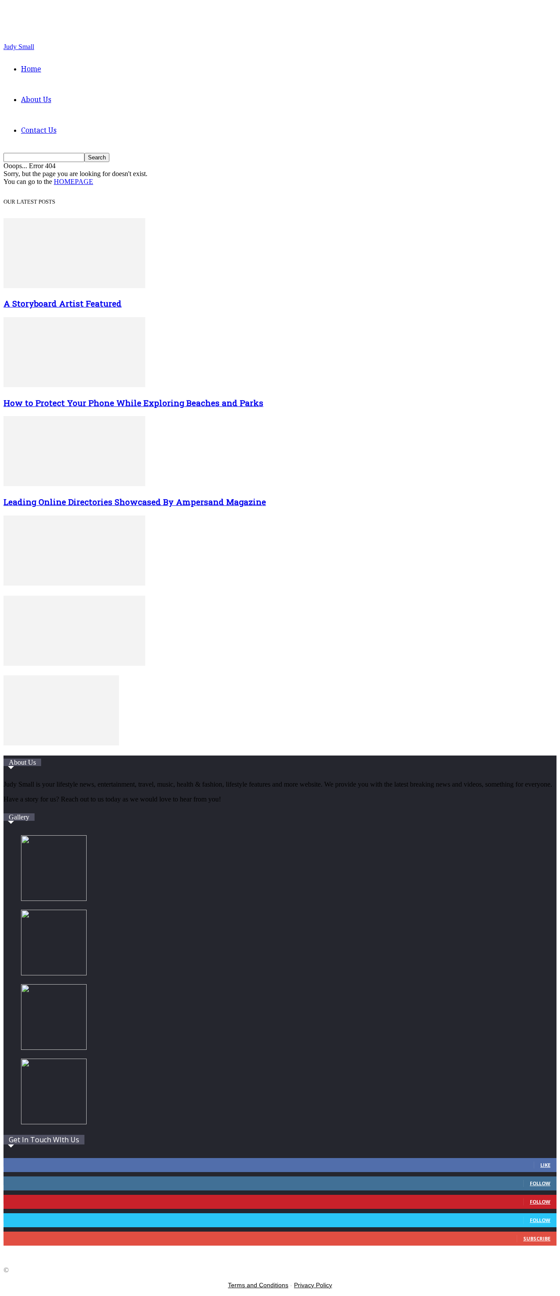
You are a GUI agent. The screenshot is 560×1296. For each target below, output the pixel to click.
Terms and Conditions (258, 1285)
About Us (36, 99)
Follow (540, 1183)
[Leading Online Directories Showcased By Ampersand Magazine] (74, 483)
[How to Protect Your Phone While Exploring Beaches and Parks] (74, 384)
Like (545, 1165)
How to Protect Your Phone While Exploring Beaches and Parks (133, 402)
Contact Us (38, 130)
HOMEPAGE (73, 181)
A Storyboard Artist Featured (63, 303)
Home (31, 69)
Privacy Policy (313, 1285)
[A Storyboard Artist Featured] (74, 286)
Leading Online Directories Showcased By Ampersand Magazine (135, 501)
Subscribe (536, 1238)
